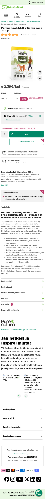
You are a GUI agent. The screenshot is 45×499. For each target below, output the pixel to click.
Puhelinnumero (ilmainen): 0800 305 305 (22, 457)
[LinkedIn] (33, 479)
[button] (12, 383)
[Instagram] (13, 479)
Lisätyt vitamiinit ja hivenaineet (13, 293)
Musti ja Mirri (8, 418)
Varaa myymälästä (13, 120)
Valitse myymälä (37, 2)
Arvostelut (6, 304)
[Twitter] (27, 479)
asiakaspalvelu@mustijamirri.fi (23, 454)
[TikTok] (38, 479)
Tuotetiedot (5, 207)
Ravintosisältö (6, 281)
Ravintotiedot (6, 287)
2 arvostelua (25, 35)
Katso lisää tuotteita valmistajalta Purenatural (18, 330)
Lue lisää (4, 185)
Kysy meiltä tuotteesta (10, 310)
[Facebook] (7, 479)
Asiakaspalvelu (8, 409)
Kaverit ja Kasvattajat (11, 427)
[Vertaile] (39, 78)
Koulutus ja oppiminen (11, 436)
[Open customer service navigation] (39, 493)
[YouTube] (20, 479)
